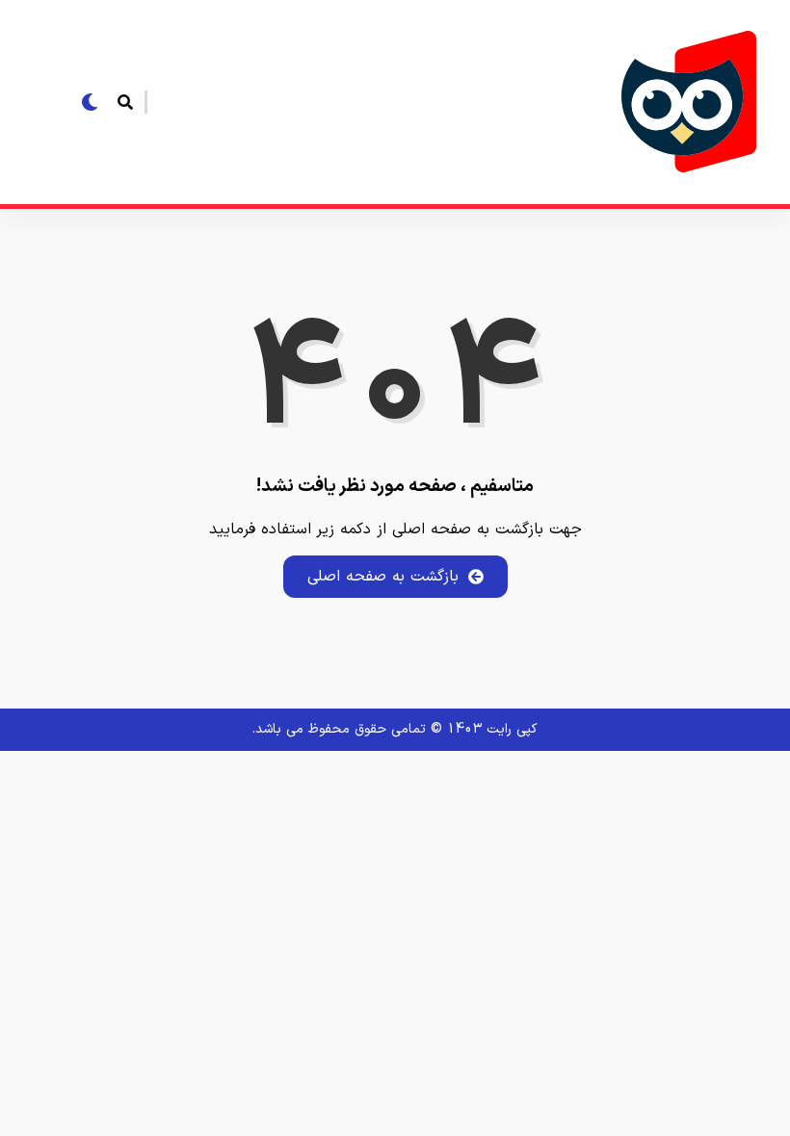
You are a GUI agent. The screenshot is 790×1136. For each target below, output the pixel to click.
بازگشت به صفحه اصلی (383, 576)
